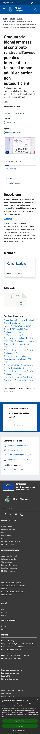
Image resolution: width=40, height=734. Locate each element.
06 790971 (18, 658)
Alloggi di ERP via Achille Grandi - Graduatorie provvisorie (17, 331)
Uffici (3, 532)
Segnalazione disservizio (10, 673)
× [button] (37, 699)
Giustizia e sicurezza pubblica (11, 582)
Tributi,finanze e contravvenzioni (13, 585)
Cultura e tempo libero (9, 559)
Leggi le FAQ (5, 676)
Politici (3, 538)
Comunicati (5, 612)
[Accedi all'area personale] (32, 2)
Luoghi (3, 626)
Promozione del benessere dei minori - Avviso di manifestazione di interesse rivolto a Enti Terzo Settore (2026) (19, 323)
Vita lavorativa (6, 562)
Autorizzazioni (6, 594)
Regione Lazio (8, 2)
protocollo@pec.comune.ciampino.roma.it (20, 655)
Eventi (3, 629)
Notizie (20, 18)
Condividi (8, 113)
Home (5, 18)
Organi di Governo (7, 526)
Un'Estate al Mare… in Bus (14, 335)
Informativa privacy (8, 696)
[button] (20, 730)
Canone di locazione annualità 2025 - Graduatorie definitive (19, 352)
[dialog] (20, 715)
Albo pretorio (6, 693)
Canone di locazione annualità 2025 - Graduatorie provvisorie (19, 373)
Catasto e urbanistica (9, 568)
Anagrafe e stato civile (9, 556)
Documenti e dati (7, 544)
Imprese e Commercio (9, 565)
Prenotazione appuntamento (11, 670)
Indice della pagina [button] (13, 162)
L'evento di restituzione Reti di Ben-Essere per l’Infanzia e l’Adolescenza (18, 379)
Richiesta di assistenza (9, 679)
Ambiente (4, 588)
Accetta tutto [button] (20, 721)
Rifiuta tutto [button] (20, 726)
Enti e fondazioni (7, 535)
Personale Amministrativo (10, 541)
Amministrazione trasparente (12, 690)
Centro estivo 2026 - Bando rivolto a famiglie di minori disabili (18, 367)
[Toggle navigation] (4, 9)
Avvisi (3, 615)
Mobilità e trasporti (8, 571)
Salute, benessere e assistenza (12, 591)
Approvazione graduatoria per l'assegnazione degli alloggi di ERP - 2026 (18, 359)
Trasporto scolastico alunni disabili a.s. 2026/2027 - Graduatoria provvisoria (19, 340)
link (3, 716)
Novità (12, 18)
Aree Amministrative (8, 529)
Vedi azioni (18, 113)
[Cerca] (35, 9)
